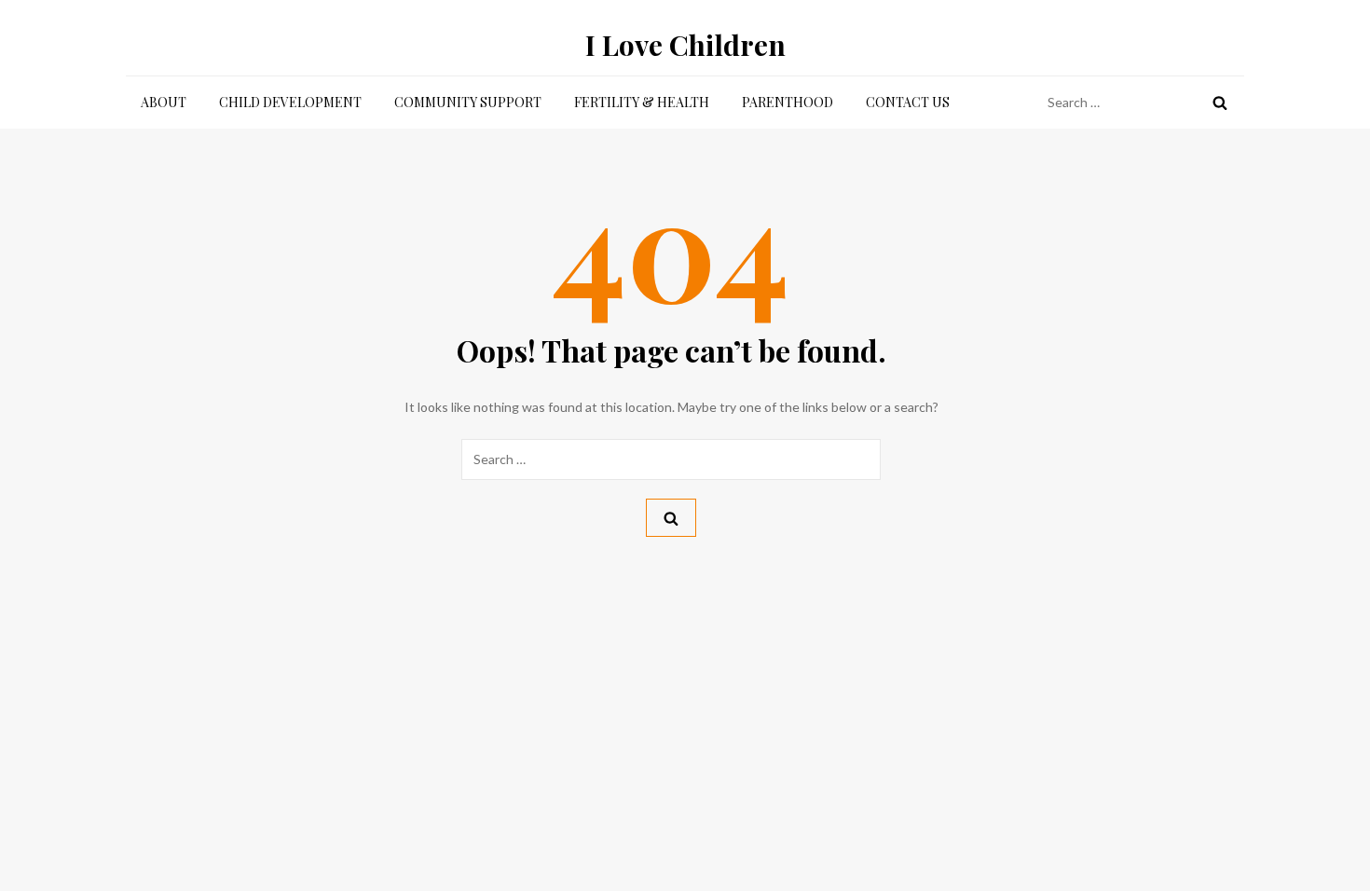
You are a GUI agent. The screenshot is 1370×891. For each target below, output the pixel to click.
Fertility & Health (641, 102)
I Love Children (685, 44)
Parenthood (787, 102)
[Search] (1220, 102)
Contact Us (908, 102)
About (163, 102)
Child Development (290, 102)
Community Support (467, 102)
